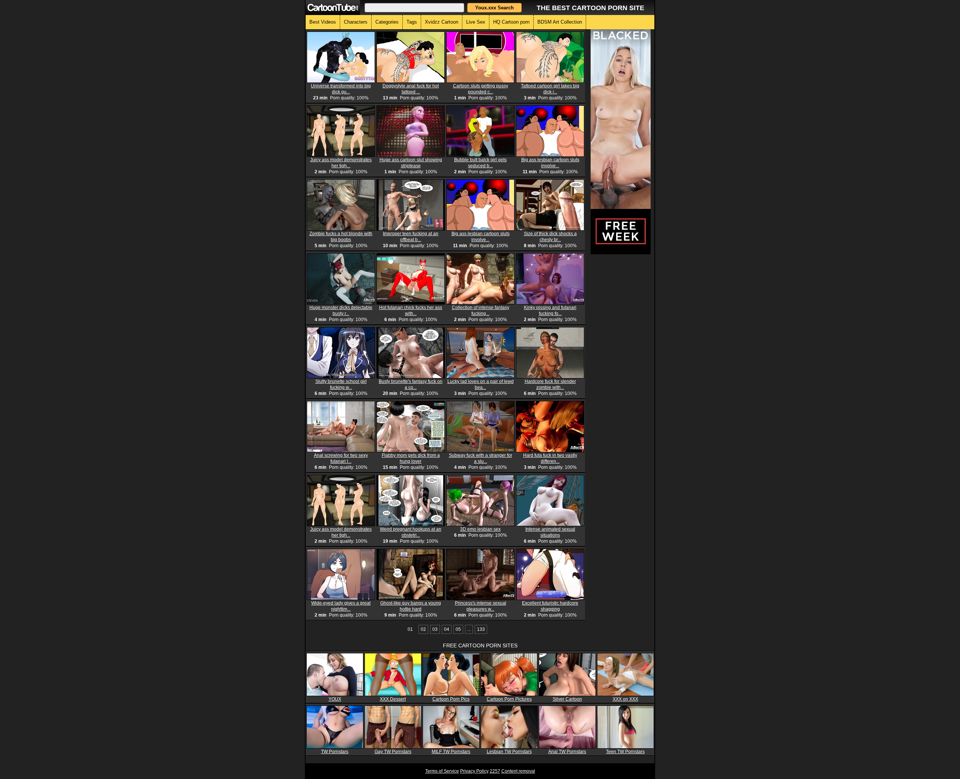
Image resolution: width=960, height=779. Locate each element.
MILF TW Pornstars (451, 751)
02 (423, 629)
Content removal (518, 771)
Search (494, 8)
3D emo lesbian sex (480, 529)
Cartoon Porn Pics (451, 699)
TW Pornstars (334, 751)
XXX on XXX (625, 699)
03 (435, 629)
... (469, 629)
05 (458, 629)
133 (481, 629)
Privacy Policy (474, 771)
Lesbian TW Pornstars (509, 751)
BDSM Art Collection (559, 22)
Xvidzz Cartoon (441, 22)
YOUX (334, 699)
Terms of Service (442, 771)
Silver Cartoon (567, 699)
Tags (411, 22)
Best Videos (322, 22)
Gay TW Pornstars (393, 751)
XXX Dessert (393, 699)
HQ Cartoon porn (511, 22)
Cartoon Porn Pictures (509, 699)
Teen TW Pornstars (625, 751)
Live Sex (475, 22)
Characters (356, 22)
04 (446, 629)
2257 (495, 771)
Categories (387, 22)
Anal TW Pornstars (567, 751)
